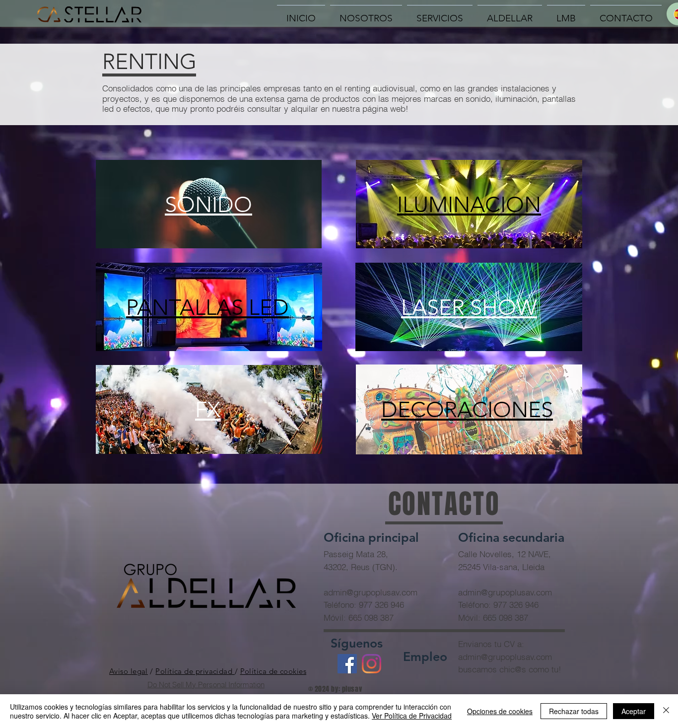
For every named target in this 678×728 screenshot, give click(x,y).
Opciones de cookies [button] (500, 711)
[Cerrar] (666, 711)
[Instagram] (371, 663)
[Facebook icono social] (347, 663)
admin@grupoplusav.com (370, 592)
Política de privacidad (194, 671)
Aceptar (633, 711)
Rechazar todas (574, 711)
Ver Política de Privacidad (412, 716)
